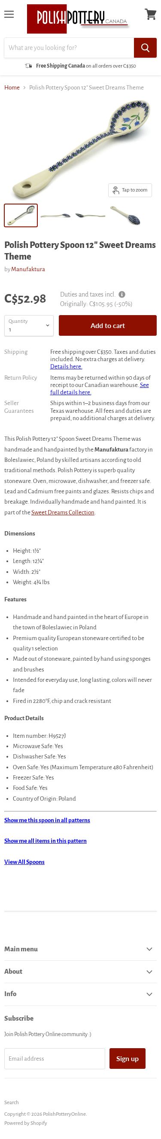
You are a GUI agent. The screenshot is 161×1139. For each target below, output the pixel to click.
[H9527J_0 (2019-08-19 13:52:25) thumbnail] (125, 215)
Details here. (66, 366)
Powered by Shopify (25, 1123)
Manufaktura (28, 269)
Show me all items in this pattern (45, 841)
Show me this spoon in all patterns (47, 820)
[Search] (145, 48)
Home (12, 87)
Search (11, 1102)
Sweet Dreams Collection (62, 512)
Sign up (127, 1058)
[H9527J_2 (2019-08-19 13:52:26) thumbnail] (90, 215)
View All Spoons (24, 862)
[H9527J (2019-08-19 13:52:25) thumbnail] (21, 215)
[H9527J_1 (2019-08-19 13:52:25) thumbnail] (55, 215)
